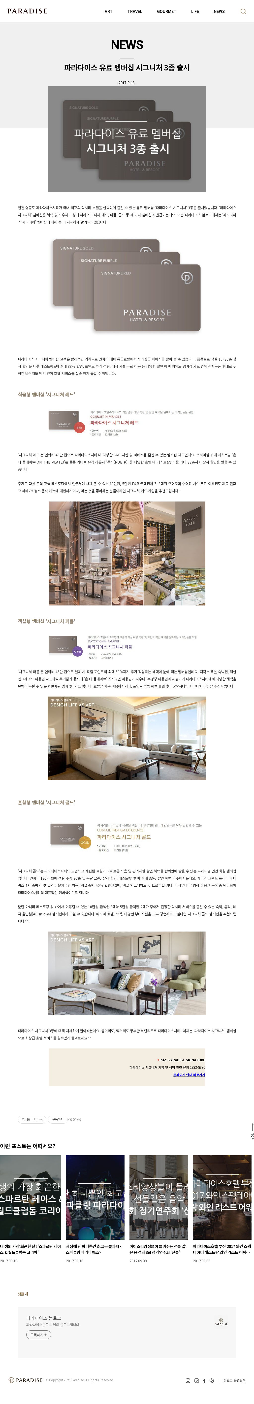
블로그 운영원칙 (235, 1380)
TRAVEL (134, 11)
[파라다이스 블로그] (27, 11)
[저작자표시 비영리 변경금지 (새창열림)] (74, 1120)
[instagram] (188, 1380)
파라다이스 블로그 (43, 1318)
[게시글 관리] (41, 1119)
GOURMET (166, 11)
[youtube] (196, 1380)
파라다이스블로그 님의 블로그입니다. (53, 1324)
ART (109, 11)
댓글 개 (23, 1293)
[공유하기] (35, 1119)
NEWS (219, 11)
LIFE (195, 11)
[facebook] (204, 1381)
